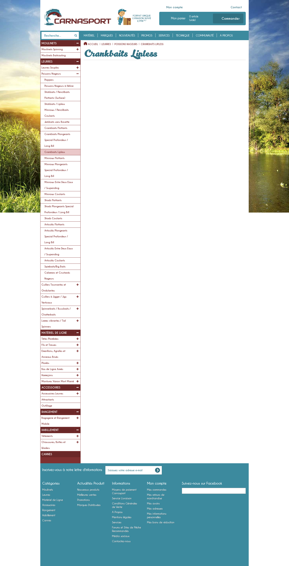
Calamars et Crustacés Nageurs (57, 275)
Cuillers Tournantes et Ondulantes (53, 287)
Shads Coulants (53, 218)
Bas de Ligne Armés (52, 369)
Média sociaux (121, 536)
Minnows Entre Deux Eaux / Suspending (58, 185)
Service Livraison (122, 498)
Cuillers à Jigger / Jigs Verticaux (53, 299)
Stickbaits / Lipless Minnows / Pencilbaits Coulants (56, 110)
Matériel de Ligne (54, 333)
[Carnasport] (78, 17)
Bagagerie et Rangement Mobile (55, 420)
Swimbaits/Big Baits (54, 266)
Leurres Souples (50, 67)
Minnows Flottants (54, 158)
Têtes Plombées (49, 338)
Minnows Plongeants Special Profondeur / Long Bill (56, 170)
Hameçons (47, 375)
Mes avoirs (153, 503)
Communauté (205, 35)
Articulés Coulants (54, 260)
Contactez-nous (121, 541)
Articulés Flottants (54, 224)
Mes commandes (156, 489)
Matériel (89, 35)
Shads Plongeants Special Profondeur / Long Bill (59, 209)
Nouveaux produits (88, 489)
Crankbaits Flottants (55, 128)
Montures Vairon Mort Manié (57, 381)
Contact (236, 7)
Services (164, 35)
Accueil (93, 44)
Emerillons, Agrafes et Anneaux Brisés (53, 354)
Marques (107, 35)
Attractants (47, 399)
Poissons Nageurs (51, 73)
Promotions (83, 499)
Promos (146, 35)
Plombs (45, 363)
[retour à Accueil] (84, 42)
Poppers (48, 79)
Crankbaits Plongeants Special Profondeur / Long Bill (57, 140)
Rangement (49, 412)
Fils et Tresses (48, 345)
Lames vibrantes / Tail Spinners (53, 323)
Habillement (50, 430)
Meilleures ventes (86, 494)
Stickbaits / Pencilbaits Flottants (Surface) (57, 95)
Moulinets (49, 43)
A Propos (226, 35)
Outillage (46, 405)
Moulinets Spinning (52, 49)
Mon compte (174, 7)
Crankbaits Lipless (54, 152)
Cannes (46, 454)
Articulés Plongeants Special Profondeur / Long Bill (56, 236)
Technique (183, 35)
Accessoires (50, 387)
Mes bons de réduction (160, 522)
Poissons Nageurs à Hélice (59, 86)
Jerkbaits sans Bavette (56, 122)
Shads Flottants (53, 200)
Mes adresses (155, 508)
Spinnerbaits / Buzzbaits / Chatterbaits (56, 311)
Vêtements (47, 436)
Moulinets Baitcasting (53, 55)
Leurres (46, 61)
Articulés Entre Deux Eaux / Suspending (58, 251)
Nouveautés (127, 35)
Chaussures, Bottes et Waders (53, 445)
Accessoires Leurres (52, 393)
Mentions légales (121, 517)
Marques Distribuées (88, 505)
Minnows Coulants (54, 194)
